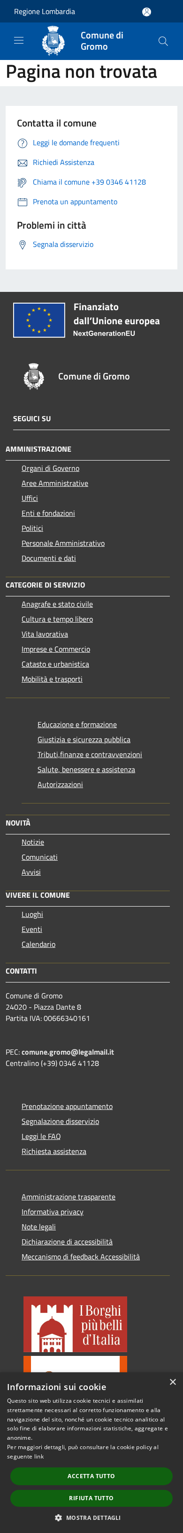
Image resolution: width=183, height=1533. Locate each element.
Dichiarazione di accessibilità (67, 1241)
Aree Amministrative (55, 483)
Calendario (38, 944)
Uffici (30, 498)
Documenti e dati (49, 558)
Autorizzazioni (60, 784)
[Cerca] (163, 41)
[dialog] (91, 1452)
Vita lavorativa (45, 634)
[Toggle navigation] (18, 40)
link (39, 1456)
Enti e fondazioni (48, 513)
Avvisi (31, 872)
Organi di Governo (50, 468)
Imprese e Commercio (56, 649)
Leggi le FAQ (41, 1136)
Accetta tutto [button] (91, 1476)
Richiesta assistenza (54, 1151)
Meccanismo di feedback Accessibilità (81, 1256)
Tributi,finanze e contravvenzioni (90, 754)
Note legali (39, 1226)
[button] (91, 1517)
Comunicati (40, 857)
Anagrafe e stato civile (57, 604)
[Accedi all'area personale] (146, 12)
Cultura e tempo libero (57, 619)
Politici (32, 528)
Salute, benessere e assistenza (86, 769)
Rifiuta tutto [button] (91, 1498)
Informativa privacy (53, 1211)
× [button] (172, 1382)
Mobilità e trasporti (52, 679)
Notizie (33, 842)
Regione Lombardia (44, 11)
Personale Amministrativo (63, 543)
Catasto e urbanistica (55, 664)
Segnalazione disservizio (60, 1121)
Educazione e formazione (77, 724)
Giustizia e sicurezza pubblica (84, 739)
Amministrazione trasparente (68, 1196)
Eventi (32, 929)
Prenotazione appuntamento (67, 1106)
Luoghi (32, 914)
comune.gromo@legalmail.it (68, 1051)
